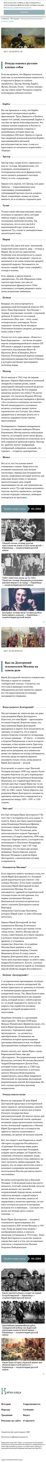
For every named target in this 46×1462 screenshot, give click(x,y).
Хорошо (24, 12)
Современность (31, 1404)
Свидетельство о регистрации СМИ (15, 1432)
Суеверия (28, 1409)
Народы (5, 1409)
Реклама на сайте (11, 1420)
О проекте (29, 1420)
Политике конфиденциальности (18, 7)
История (6, 1404)
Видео (26, 1415)
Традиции (6, 1415)
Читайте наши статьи (22, 508)
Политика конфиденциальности (14, 1437)
